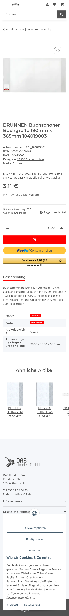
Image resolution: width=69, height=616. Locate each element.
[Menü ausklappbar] (5, 2)
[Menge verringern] (7, 228)
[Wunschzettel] (54, 4)
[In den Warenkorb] (6, 41)
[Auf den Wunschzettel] (58, 51)
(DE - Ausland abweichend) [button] (17, 211)
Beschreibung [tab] (14, 277)
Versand (34, 194)
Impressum (13, 604)
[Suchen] (61, 14)
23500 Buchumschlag (31, 159)
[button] (47, 4)
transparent (37, 322)
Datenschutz (32, 604)
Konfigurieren (35, 539)
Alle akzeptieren (35, 528)
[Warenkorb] (62, 4)
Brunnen (35, 315)
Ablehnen (35, 550)
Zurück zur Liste (15, 29)
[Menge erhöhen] (61, 228)
